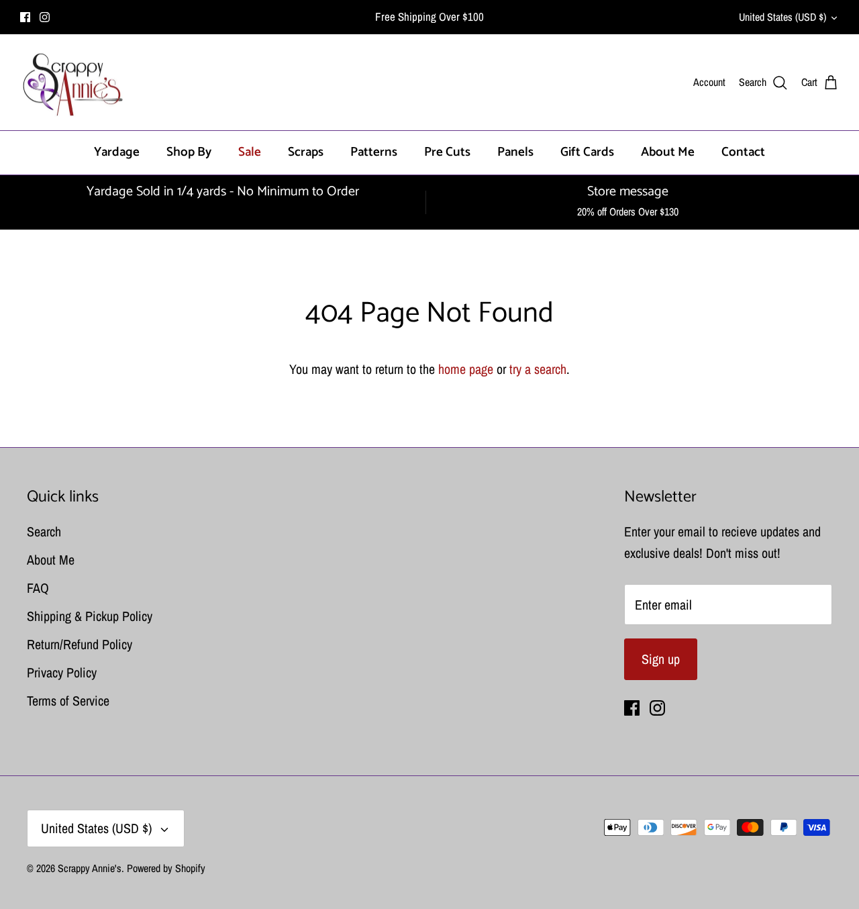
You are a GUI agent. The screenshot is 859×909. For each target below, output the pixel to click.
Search (44, 531)
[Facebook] (25, 17)
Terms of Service (68, 700)
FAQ (38, 588)
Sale (249, 152)
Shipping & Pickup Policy (89, 616)
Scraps (305, 152)
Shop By (188, 152)
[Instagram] (45, 17)
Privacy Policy (62, 672)
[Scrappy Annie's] (72, 82)
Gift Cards (587, 152)
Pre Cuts (447, 152)
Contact (743, 152)
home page (465, 369)
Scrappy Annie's (89, 868)
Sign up (661, 659)
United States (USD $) (782, 16)
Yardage (117, 152)
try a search (537, 369)
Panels (515, 152)
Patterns (373, 152)
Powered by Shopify (166, 868)
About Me (668, 152)
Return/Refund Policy (79, 644)
